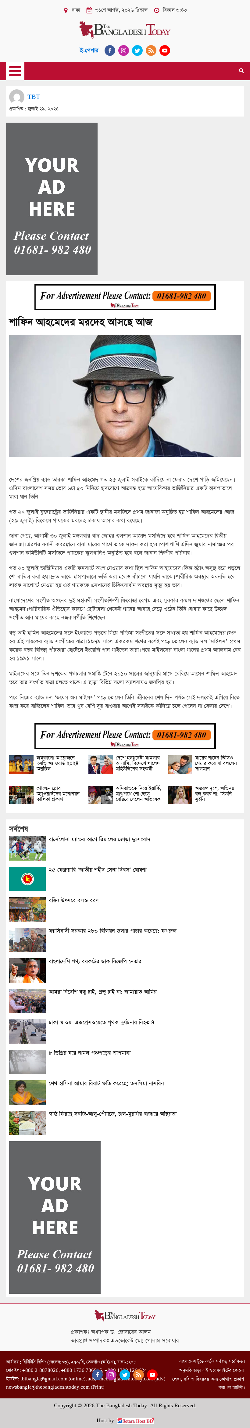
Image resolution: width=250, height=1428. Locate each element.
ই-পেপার (89, 50)
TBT (33, 97)
